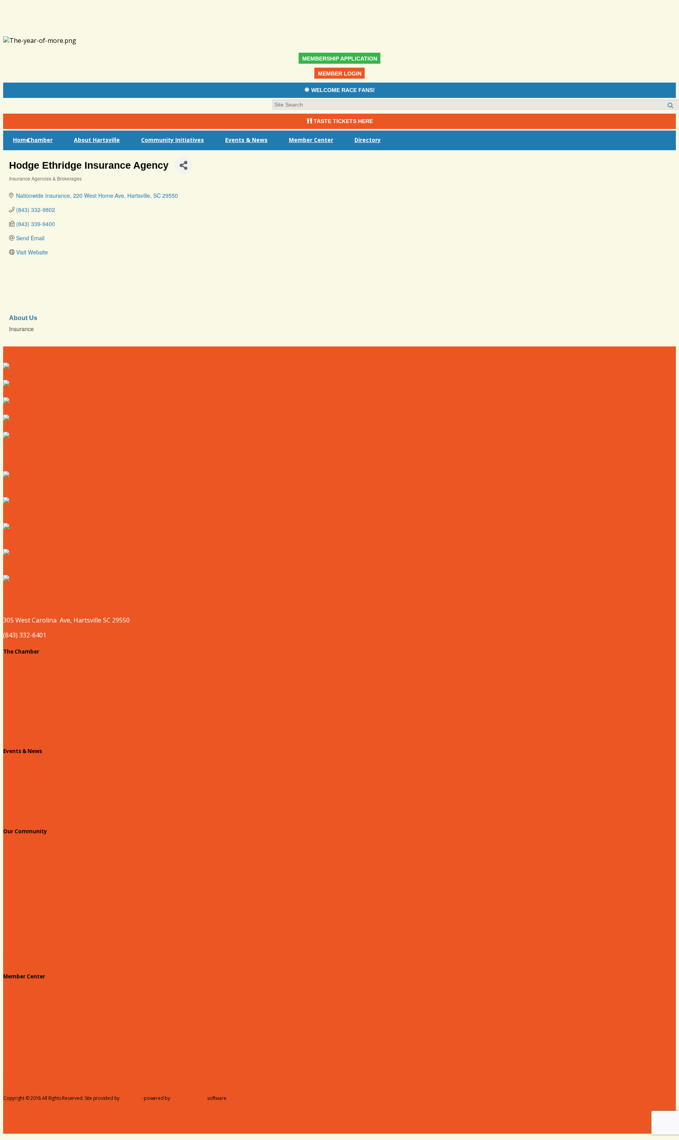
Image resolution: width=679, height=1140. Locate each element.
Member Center (311, 140)
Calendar (16, 444)
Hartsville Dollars (30, 899)
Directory (367, 140)
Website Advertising (34, 1021)
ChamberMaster (188, 1098)
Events (15, 811)
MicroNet (130, 1098)
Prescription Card (31, 910)
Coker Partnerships (34, 1067)
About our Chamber (34, 673)
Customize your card (35, 921)
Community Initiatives (172, 140)
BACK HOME (647, 1129)
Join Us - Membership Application (54, 1032)
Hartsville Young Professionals (50, 875)
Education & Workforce (39, 853)
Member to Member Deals (44, 1009)
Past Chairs (22, 696)
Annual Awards (27, 933)
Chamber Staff (26, 730)
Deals (11, 393)
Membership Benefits (37, 998)
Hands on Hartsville (34, 864)
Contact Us (21, 708)
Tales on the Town (33, 956)
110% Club (20, 1078)
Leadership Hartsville (36, 887)
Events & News (246, 140)
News (11, 427)
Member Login (27, 1044)
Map (10, 410)
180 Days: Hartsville (33, 944)
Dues (12, 1055)
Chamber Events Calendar (43, 772)
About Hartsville (97, 140)
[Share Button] (183, 165)
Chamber (40, 140)
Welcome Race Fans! (36, 784)
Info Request (24, 719)
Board (14, 685)
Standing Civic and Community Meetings (66, 795)
